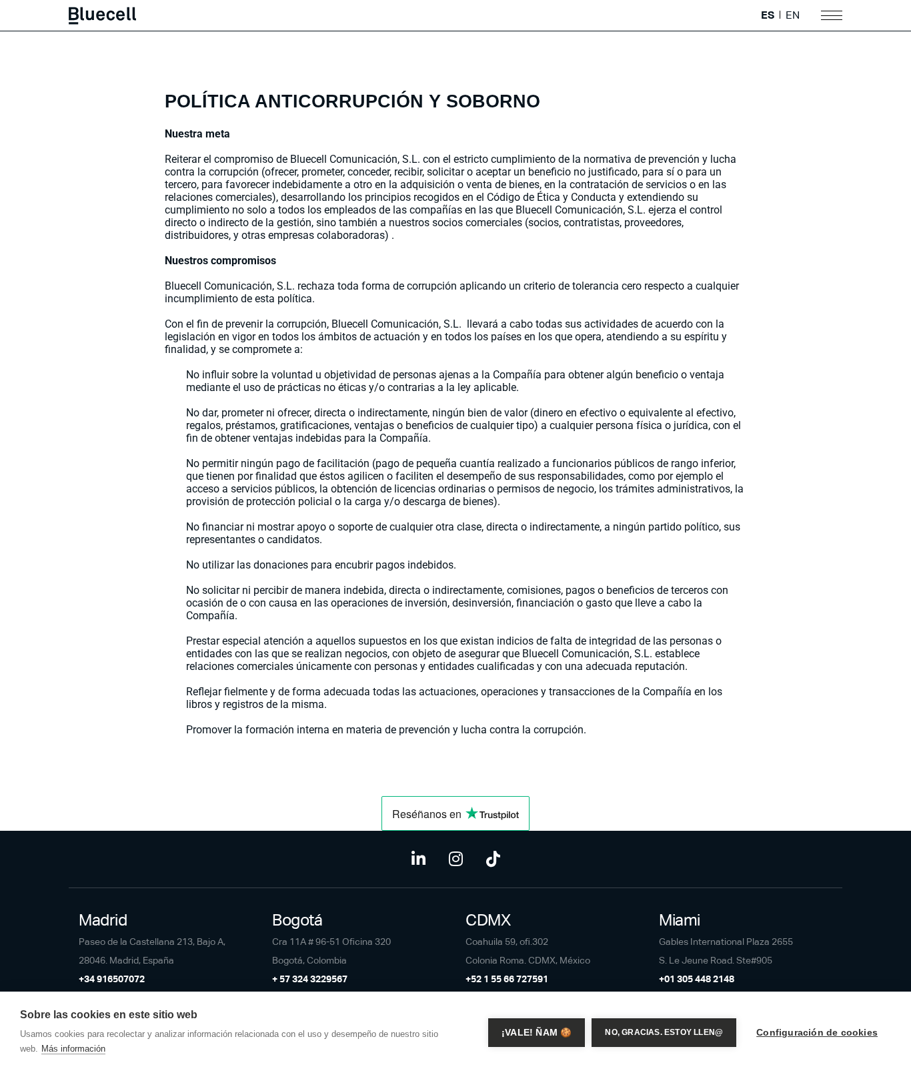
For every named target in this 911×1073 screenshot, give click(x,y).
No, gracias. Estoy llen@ (664, 1032)
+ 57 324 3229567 (309, 979)
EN (793, 15)
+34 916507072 (112, 979)
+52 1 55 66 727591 (507, 979)
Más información (73, 1049)
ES (767, 15)
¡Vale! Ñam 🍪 (537, 1033)
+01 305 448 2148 (696, 979)
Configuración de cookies (817, 1033)
